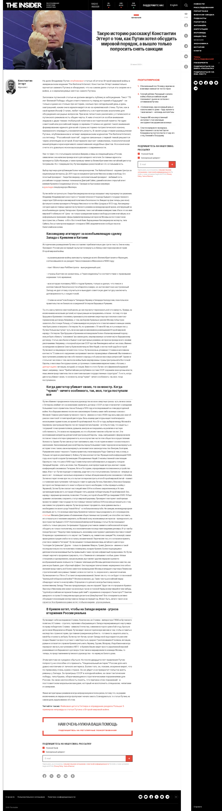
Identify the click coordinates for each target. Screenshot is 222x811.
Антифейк (200, 26)
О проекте (10, 797)
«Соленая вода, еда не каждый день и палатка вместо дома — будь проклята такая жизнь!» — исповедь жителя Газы (157, 109)
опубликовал (77, 80)
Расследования (204, 7)
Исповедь (200, 33)
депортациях (50, 366)
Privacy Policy (58, 766)
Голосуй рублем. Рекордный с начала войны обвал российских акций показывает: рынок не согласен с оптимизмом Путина (156, 98)
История (199, 47)
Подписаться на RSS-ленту (204, 73)
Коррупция (201, 29)
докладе (48, 187)
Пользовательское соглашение (31, 797)
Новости (199, 4)
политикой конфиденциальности (98, 764)
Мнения (136, 18)
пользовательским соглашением (74, 764)
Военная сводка (204, 15)
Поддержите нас (153, 5)
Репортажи (201, 11)
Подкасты (200, 18)
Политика (200, 22)
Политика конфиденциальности (62, 797)
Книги (197, 51)
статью (46, 515)
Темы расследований (204, 58)
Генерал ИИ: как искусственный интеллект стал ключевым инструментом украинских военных (156, 120)
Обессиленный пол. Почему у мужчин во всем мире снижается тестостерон (157, 87)
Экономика (201, 44)
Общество (200, 36)
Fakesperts (201, 63)
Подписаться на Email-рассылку (204, 67)
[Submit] (129, 758)
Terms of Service (69, 766)
